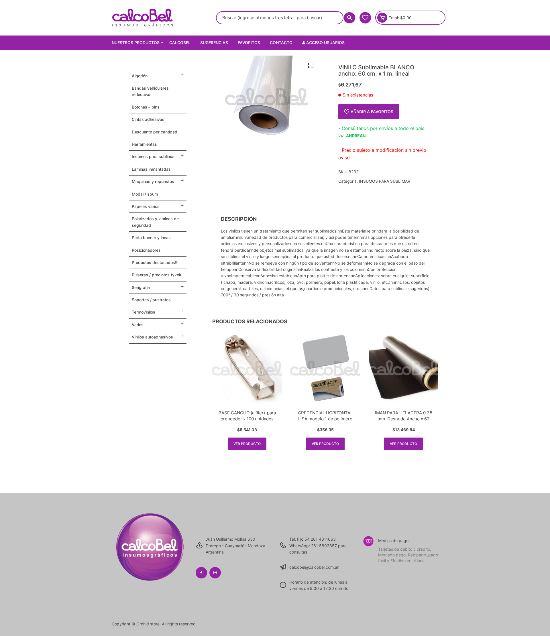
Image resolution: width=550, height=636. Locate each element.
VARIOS (138, 324)
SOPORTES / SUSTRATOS (151, 299)
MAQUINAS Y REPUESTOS (153, 181)
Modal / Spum (145, 194)
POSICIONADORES (146, 250)
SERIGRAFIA (141, 287)
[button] (311, 65)
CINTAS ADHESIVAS (148, 119)
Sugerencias (214, 42)
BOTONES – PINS (146, 107)
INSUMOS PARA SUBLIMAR (384, 181)
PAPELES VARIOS (146, 206)
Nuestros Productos (136, 42)
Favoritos (249, 42)
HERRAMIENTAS (144, 144)
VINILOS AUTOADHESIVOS (152, 336)
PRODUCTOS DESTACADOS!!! (155, 262)
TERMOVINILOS (143, 312)
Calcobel (179, 42)
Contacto (281, 42)
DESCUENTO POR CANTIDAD (154, 131)
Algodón (140, 75)
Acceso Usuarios (325, 42)
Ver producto (247, 444)
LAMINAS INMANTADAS (151, 169)
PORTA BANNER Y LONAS (151, 237)
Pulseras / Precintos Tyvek (156, 274)
